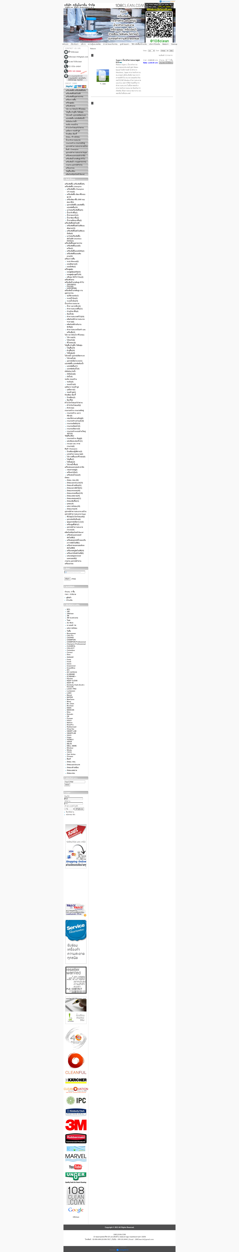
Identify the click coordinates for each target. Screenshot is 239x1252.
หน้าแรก (65, 44)
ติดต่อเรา (165, 44)
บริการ (83, 44)
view (103, 84)
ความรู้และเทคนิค (94, 44)
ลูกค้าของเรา (124, 44)
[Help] (74, 579)
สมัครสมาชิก (70, 814)
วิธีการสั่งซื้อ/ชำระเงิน (139, 44)
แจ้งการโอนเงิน (154, 44)
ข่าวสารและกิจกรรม (110, 44)
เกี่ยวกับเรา (74, 44)
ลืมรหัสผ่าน (70, 812)
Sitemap (174, 44)
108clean (76, 1217)
